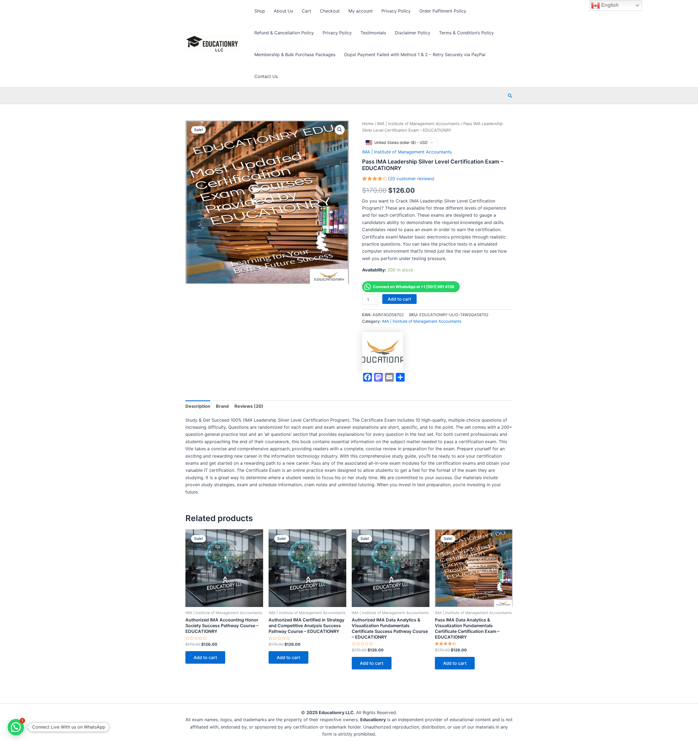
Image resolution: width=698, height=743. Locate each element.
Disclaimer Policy (412, 32)
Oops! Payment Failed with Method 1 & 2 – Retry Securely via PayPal (414, 54)
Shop (259, 11)
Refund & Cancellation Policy (284, 32)
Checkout (330, 11)
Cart (306, 11)
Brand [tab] (222, 406)
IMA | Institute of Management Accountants (418, 123)
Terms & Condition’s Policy (466, 32)
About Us (283, 11)
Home (368, 123)
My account (360, 11)
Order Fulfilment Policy (442, 11)
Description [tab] (197, 406)
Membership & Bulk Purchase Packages (294, 54)
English (609, 5)
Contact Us (266, 76)
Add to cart (399, 299)
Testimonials (373, 32)
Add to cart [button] (205, 657)
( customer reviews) (411, 178)
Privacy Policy (396, 11)
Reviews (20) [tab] (248, 406)
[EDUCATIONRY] (382, 352)
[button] (510, 95)
